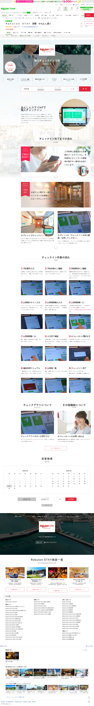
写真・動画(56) (38, 32)
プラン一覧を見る (55, 448)
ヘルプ (56, 4)
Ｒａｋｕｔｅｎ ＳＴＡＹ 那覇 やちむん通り (28, 24)
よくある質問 (36, 35)
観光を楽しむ (45, 35)
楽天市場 (83, 4)
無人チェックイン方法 (63, 516)
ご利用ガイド (62, 4)
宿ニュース (15, 32)
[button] (18, 653)
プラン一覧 (23, 32)
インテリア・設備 (29, 516)
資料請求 (34, 701)
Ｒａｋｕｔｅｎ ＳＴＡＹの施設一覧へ (16, 697)
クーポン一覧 (67, 32)
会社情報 (3, 701)
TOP (7, 35)
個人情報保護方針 (10, 701)
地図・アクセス (47, 32)
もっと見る (84, 650)
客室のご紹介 (14, 35)
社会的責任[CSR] (18, 701)
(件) (18, 26)
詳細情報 (53, 35)
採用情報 (25, 701)
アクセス (52, 516)
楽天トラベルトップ (10, 18)
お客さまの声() (57, 32)
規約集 (29, 701)
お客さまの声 (89, 23)
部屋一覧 (30, 32)
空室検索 (88, 15)
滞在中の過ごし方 (42, 516)
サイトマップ (68, 4)
